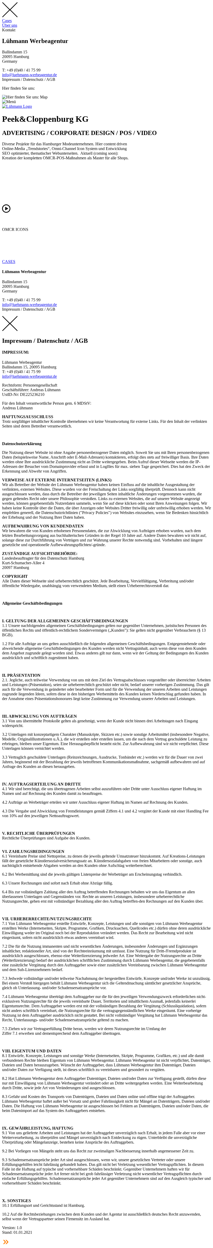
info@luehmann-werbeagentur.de (29, 75)
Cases (7, 20)
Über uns (9, 25)
